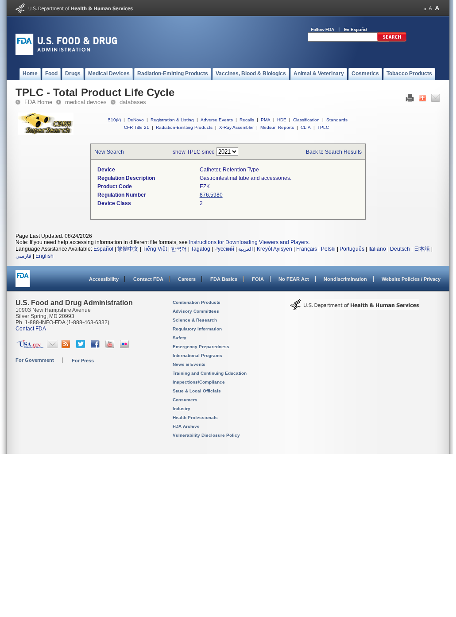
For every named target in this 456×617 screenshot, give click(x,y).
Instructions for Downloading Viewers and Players (249, 242)
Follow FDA (322, 29)
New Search (109, 152)
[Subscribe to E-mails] (52, 346)
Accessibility (104, 279)
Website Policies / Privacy (411, 279)
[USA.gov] (29, 346)
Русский (224, 249)
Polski (328, 249)
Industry (181, 408)
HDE (281, 119)
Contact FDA (148, 279)
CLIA (306, 127)
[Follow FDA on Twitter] (81, 346)
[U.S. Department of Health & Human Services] (354, 307)
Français (306, 249)
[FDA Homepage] (22, 282)
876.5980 (211, 195)
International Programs (197, 355)
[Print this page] (410, 100)
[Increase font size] (437, 8)
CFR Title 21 (136, 127)
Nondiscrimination (345, 279)
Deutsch (400, 249)
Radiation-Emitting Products (184, 127)
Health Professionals (195, 417)
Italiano (377, 249)
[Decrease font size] (425, 8)
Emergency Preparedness (201, 346)
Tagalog (200, 249)
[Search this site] (391, 40)
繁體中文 (128, 249)
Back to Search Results (334, 152)
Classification (306, 119)
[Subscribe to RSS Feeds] (67, 346)
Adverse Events (217, 119)
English (44, 256)
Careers (187, 279)
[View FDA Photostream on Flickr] (125, 346)
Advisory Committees (196, 311)
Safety (179, 337)
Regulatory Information (197, 328)
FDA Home (38, 102)
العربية (245, 249)
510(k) (114, 119)
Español (103, 249)
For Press (83, 360)
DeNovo (136, 119)
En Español (356, 29)
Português (352, 249)
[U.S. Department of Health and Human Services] (74, 11)
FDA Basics (223, 279)
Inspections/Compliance (199, 382)
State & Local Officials (197, 390)
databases (133, 102)
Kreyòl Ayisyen (274, 249)
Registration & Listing (172, 119)
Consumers (185, 399)
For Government (34, 360)
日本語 (422, 249)
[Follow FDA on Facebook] (96, 346)
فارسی (23, 256)
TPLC (323, 127)
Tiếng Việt (155, 249)
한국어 (179, 249)
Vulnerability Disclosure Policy (206, 435)
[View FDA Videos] (110, 346)
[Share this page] (422, 100)
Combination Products (196, 302)
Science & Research (195, 320)
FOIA (258, 279)
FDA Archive (186, 426)
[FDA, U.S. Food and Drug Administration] (66, 53)
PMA (266, 119)
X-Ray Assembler (236, 127)
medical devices (86, 102)
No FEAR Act (293, 279)
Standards (337, 119)
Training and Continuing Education (210, 373)
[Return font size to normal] (430, 8)
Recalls (247, 119)
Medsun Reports (277, 127)
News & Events (189, 364)
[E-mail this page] (435, 100)
